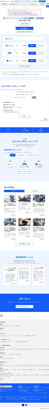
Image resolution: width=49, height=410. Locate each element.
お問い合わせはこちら (24, 306)
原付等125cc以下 (20, 155)
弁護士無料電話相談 (27, 335)
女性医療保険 (16, 365)
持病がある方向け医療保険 (23, 365)
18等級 (13, 349)
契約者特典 (41, 130)
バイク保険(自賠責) (24, 369)
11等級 (34, 349)
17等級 (16, 349)
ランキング (8, 130)
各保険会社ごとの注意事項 (24, 66)
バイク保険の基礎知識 (3, 341)
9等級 (40, 349)
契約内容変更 (17, 1)
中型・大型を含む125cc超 (32, 155)
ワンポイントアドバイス (11, 341)
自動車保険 (1, 369)
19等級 (10, 349)
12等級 (31, 349)
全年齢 (1, 358)
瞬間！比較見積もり (42, 1)
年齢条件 (1, 356)
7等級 (45, 349)
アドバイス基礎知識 (24, 130)
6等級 (48, 349)
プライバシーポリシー (43, 120)
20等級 (7, 349)
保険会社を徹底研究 (19, 341)
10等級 (37, 349)
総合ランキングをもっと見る (24, 171)
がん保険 (12, 365)
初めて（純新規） (2, 349)
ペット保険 (38, 369)
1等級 (3, 350)
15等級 (22, 349)
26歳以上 (7, 358)
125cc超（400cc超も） (18, 354)
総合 (13, 155)
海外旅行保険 (43, 369)
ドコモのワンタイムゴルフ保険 (4, 376)
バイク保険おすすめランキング (4, 335)
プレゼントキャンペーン (14, 335)
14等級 (25, 349)
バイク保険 (18, 369)
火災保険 (14, 369)
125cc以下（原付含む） (3, 354)
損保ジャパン (2, 329)
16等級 (19, 349)
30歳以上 (11, 358)
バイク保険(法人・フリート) (32, 369)
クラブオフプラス (21, 335)
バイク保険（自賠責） (34, 1)
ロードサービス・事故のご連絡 (25, 1)
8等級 (43, 349)
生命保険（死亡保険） (6, 365)
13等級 (28, 349)
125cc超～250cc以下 (11, 354)
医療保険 (1, 365)
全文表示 (24, 116)
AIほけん (1, 380)
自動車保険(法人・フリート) (8, 369)
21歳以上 (4, 358)
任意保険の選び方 (25, 341)
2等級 (1, 350)
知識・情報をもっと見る (24, 243)
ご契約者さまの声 (34, 335)
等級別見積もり (2, 347)
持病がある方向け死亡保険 (32, 365)
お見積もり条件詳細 (24, 23)
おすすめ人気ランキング (24, 141)
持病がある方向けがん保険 (41, 365)
